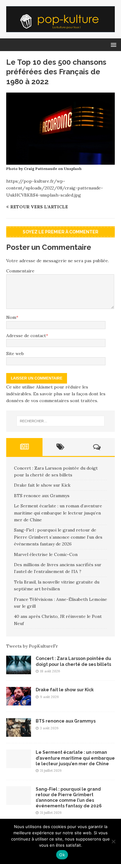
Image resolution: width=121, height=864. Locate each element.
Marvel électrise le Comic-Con (46, 554)
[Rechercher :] (61, 421)
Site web (15, 353)
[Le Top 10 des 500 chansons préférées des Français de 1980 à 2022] (60, 161)
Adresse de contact (26, 335)
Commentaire (20, 271)
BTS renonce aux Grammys (41, 495)
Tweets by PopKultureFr (32, 646)
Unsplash (73, 168)
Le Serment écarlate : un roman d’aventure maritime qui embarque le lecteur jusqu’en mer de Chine (58, 513)
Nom (11, 317)
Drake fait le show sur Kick (42, 485)
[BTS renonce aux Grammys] (18, 733)
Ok (62, 854)
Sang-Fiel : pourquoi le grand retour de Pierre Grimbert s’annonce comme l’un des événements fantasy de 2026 (58, 537)
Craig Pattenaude (40, 168)
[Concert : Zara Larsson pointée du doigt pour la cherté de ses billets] (18, 671)
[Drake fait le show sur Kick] (18, 702)
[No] (113, 841)
